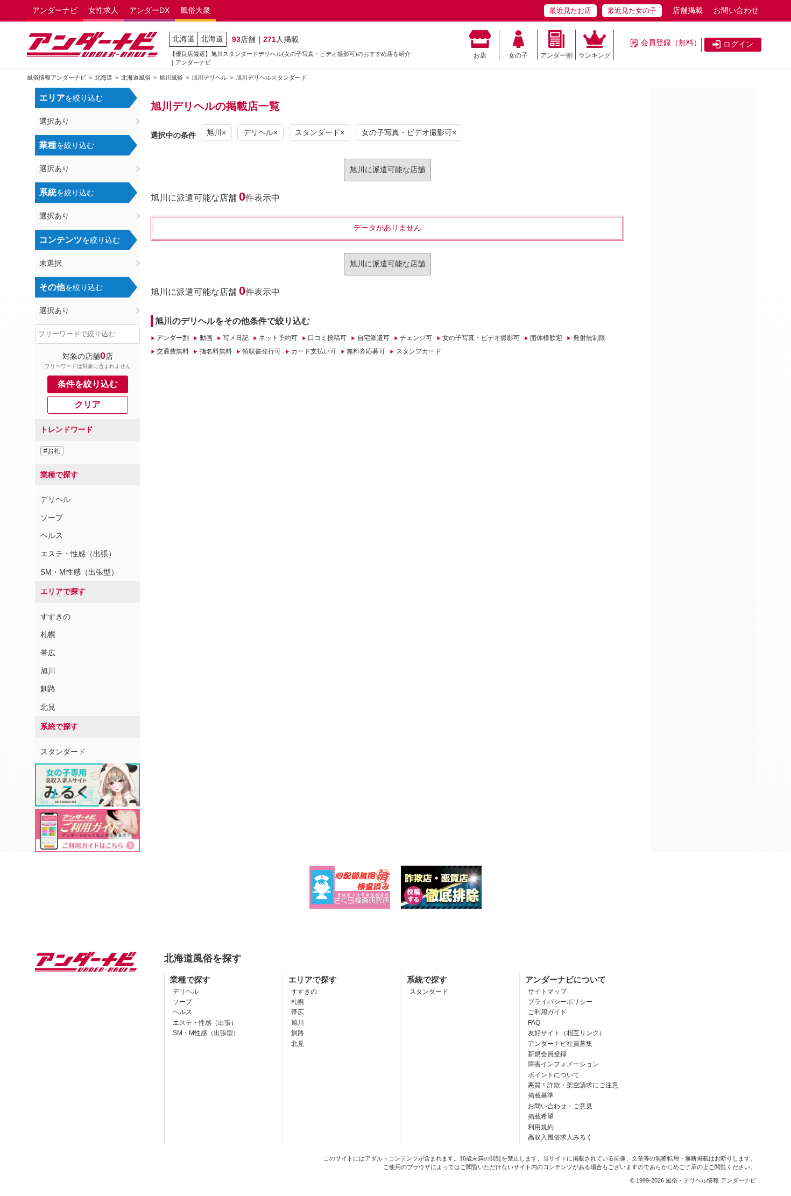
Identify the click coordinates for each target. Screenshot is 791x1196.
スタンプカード (418, 351)
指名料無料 (215, 351)
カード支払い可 (313, 351)
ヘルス (51, 535)
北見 (47, 707)
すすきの (55, 616)
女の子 (518, 55)
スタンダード (63, 751)
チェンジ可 (416, 338)
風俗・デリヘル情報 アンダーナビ (711, 1180)
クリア (88, 404)
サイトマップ (547, 991)
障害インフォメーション (563, 1064)
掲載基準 (541, 1095)
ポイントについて (554, 1075)
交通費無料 (173, 351)
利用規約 (541, 1127)
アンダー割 (556, 55)
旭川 (47, 671)
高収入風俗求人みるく (560, 1137)
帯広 (47, 652)
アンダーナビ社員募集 (560, 1044)
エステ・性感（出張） (78, 553)
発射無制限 (589, 338)
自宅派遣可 (373, 338)
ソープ (51, 517)
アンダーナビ (54, 10)
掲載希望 (541, 1116)
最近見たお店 (570, 10)
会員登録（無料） (671, 42)
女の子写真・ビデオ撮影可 (481, 338)
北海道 (183, 38)
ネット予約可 (278, 338)
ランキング (594, 55)
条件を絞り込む (88, 383)
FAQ (534, 1023)
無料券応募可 (366, 351)
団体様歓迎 (546, 338)
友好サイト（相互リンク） (566, 1033)
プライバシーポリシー (560, 1002)
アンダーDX (149, 10)
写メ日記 (236, 338)
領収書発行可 (261, 351)
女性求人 (103, 10)
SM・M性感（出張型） (79, 572)
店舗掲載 (688, 10)
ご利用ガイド (547, 1012)
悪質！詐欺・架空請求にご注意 (573, 1085)
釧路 (47, 688)
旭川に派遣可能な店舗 (387, 169)
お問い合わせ (736, 10)
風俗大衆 (195, 10)
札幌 (47, 634)
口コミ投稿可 (327, 338)
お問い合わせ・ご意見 (560, 1106)
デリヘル (55, 499)
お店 (480, 55)
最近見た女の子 (632, 10)
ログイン (738, 44)
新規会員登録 (547, 1054)
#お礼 (52, 451)
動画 (206, 338)
